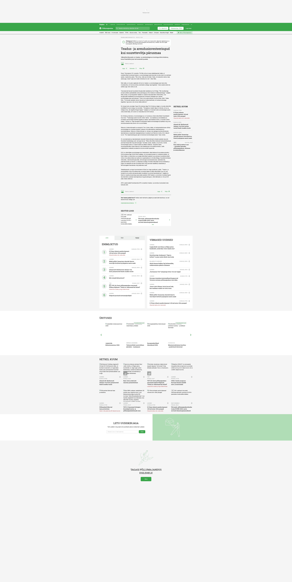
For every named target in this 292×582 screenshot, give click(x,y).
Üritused (156, 32)
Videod (151, 32)
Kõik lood (107, 32)
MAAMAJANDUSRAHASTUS (128, 37)
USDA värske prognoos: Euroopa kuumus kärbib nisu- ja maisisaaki (178, 382)
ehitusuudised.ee (158, 24)
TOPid (126, 32)
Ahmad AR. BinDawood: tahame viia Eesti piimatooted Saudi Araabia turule (182, 126)
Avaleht (101, 32)
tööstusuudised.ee (121, 24)
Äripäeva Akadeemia (131, 343)
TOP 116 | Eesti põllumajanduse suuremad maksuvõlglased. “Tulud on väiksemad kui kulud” (157, 382)
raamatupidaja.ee (149, 24)
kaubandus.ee (140, 24)
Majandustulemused (156, 261)
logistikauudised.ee (131, 24)
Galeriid (121, 32)
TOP (110, 283)
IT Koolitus (171, 343)
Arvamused (114, 32)
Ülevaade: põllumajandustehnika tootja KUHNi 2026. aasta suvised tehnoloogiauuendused (148, 220)
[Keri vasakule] (136, 219)
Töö (139, 32)
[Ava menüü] (107, 24)
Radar (171, 32)
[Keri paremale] (169, 219)
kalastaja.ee (177, 24)
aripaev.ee (112, 24)
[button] (122, 431)
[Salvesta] (141, 249)
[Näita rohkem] (191, 24)
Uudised (111, 249)
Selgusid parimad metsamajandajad (120, 295)
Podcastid (144, 32)
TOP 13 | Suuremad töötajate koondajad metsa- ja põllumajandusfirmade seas (132, 409)
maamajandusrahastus (127, 203)
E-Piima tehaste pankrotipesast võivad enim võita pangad (181, 114)
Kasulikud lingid (164, 32)
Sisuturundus (133, 32)
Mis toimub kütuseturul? (116, 278)
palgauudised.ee (185, 24)
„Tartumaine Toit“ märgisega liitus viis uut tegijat (165, 272)
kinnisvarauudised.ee (168, 24)
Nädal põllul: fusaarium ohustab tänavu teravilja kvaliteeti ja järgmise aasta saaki (183, 136)
